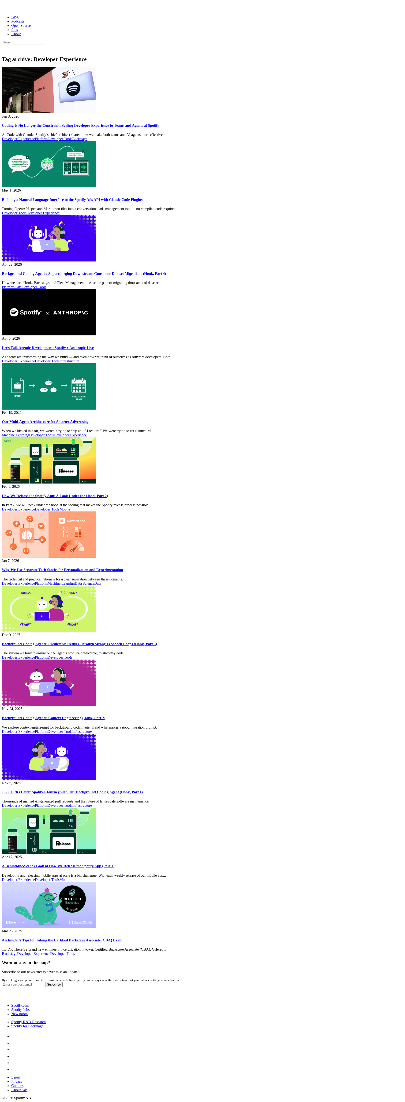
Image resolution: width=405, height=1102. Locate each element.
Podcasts (17, 21)
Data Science (84, 583)
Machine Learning (15, 435)
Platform (41, 139)
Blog (15, 17)
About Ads (19, 1090)
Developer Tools (60, 139)
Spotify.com (20, 1005)
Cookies (17, 1086)
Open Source (21, 25)
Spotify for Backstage (27, 1026)
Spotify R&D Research (28, 1022)
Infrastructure (69, 361)
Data (18, 287)
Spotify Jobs (20, 1010)
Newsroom (19, 1014)
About (16, 34)
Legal (15, 1077)
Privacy (16, 1081)
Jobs (14, 30)
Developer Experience (18, 139)
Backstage (79, 139)
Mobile (65, 509)
